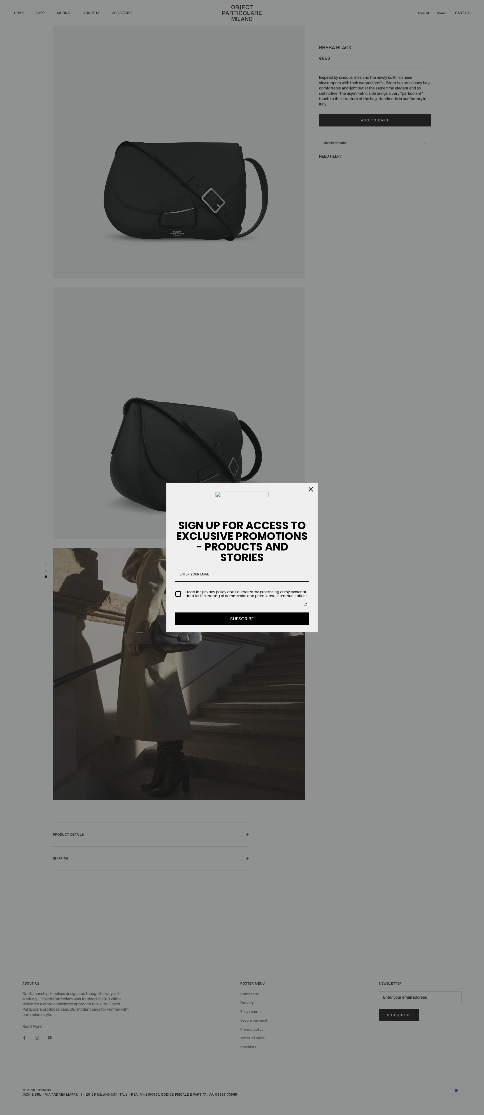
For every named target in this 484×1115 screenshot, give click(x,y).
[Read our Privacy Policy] (305, 604)
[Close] (311, 489)
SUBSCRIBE (242, 619)
